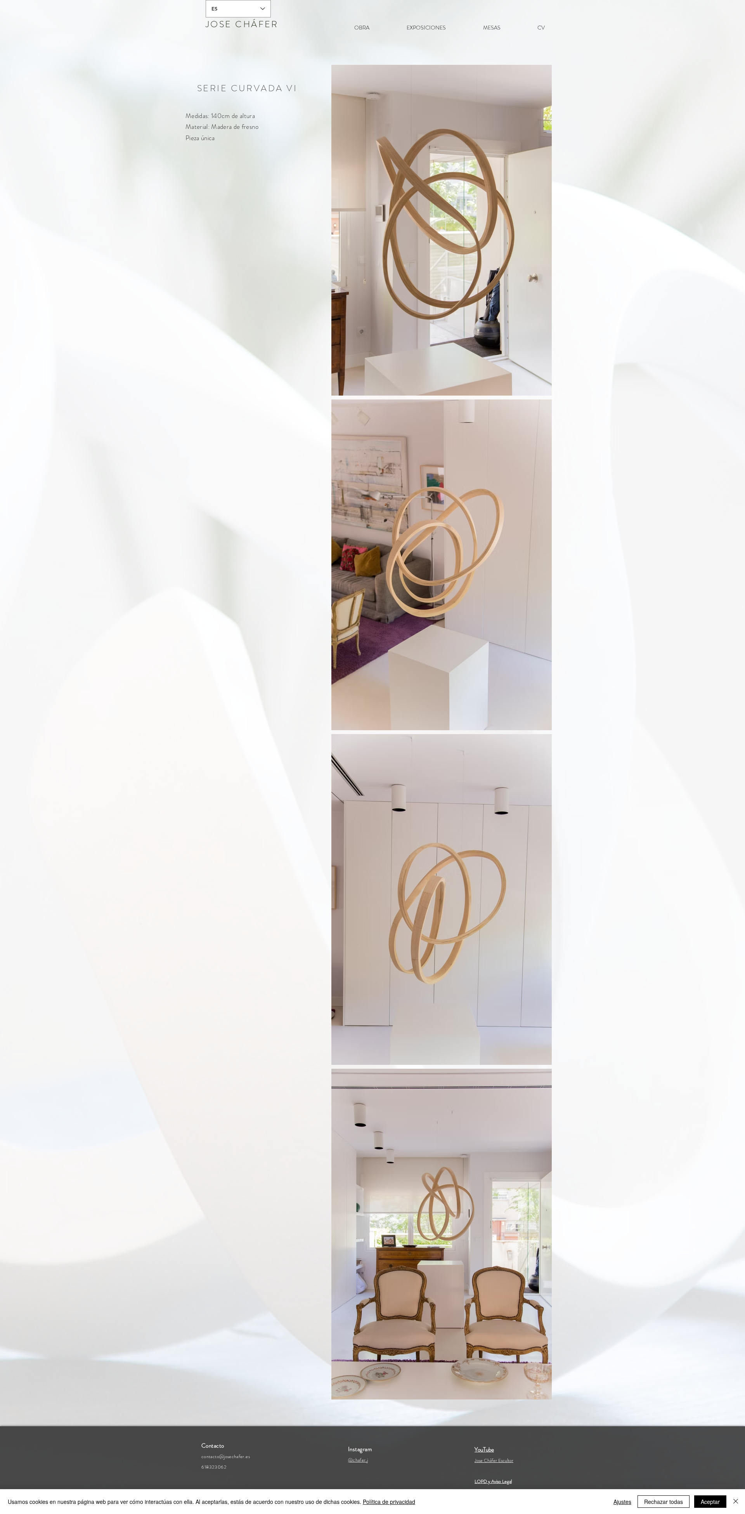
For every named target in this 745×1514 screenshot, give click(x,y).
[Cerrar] (735, 1501)
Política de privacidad (389, 1501)
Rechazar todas (663, 1501)
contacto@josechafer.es (225, 1456)
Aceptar (710, 1501)
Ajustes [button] (622, 1501)
